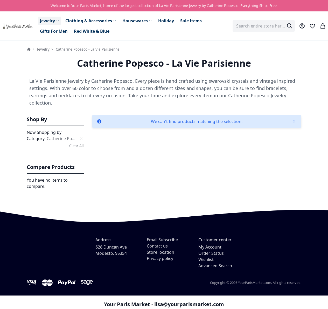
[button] (55, 119)
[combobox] (264, 26)
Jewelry (43, 49)
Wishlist (206, 259)
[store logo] (18, 26)
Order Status (211, 253)
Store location (160, 252)
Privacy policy (160, 258)
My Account (209, 247)
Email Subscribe (162, 240)
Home (29, 49)
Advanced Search (215, 266)
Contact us (157, 246)
